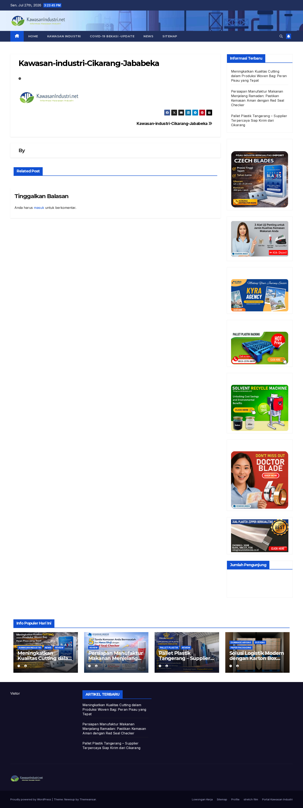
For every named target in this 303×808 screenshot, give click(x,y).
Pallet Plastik (169, 647)
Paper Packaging (241, 647)
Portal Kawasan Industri (277, 799)
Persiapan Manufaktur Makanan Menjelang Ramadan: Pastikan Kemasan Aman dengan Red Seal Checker (114, 728)
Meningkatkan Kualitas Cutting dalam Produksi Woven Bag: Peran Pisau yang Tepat (259, 75)
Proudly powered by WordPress (31, 799)
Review (59, 647)
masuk (39, 208)
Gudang (260, 642)
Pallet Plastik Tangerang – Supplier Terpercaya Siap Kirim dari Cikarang (259, 120)
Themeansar (88, 799)
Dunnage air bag (241, 642)
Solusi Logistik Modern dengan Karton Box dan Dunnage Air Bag (256, 658)
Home (33, 36)
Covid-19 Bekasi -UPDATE (112, 36)
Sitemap (169, 36)
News (148, 36)
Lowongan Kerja (202, 799)
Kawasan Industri (64, 36)
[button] (281, 36)
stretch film (251, 799)
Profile (235, 799)
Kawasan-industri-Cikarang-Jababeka (173, 123)
